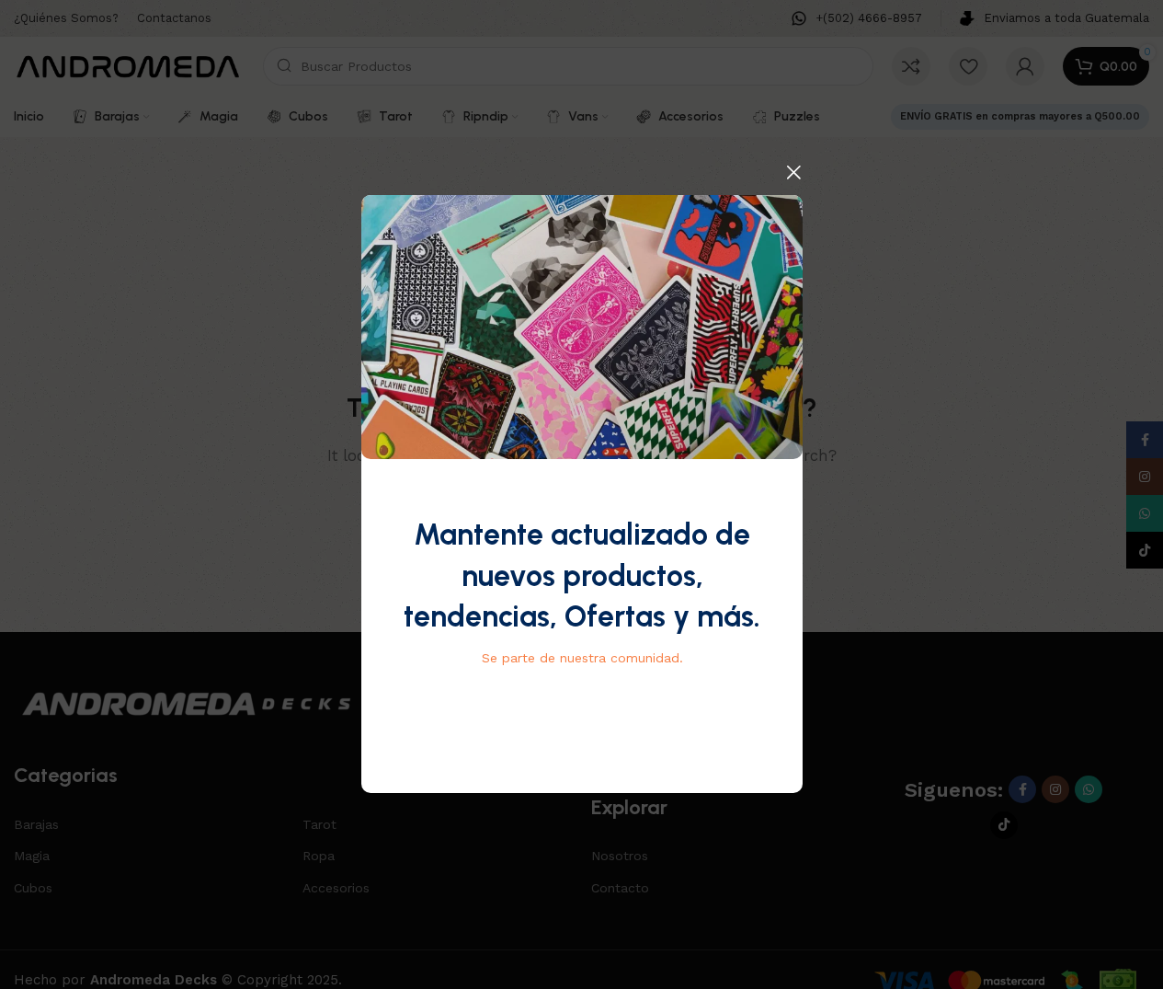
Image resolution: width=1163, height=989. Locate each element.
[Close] (793, 172)
